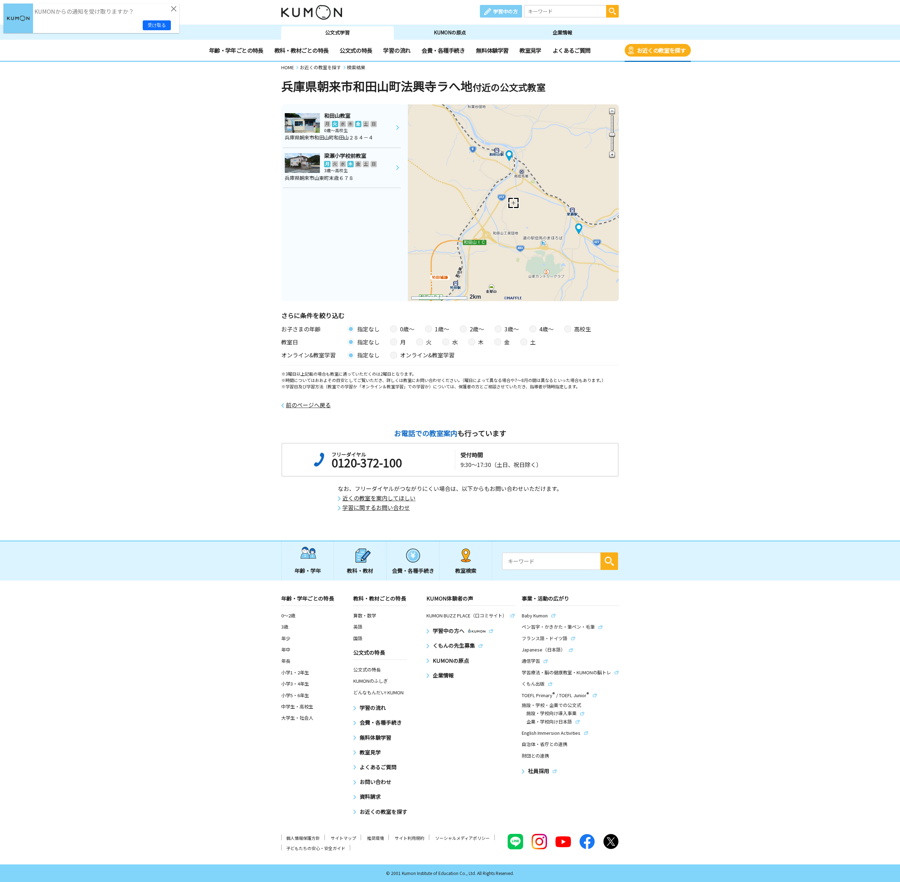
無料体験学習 (492, 50)
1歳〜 (442, 329)
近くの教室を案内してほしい (379, 498)
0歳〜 (407, 329)
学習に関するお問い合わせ (376, 507)
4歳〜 (546, 329)
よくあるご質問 (572, 50)
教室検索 (465, 570)
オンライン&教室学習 (427, 355)
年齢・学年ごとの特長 (236, 50)
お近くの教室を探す (661, 50)
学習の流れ (396, 50)
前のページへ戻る (308, 405)
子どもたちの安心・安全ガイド (315, 848)
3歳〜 (511, 329)
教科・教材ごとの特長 (302, 50)
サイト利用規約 (409, 838)
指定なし (368, 329)
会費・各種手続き (443, 50)
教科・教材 (360, 570)
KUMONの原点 (450, 32)
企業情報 (562, 32)
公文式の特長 (356, 50)
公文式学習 (337, 32)
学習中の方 (505, 11)
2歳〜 (477, 329)
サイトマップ (343, 838)
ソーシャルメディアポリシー (462, 838)
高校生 (582, 329)
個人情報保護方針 (303, 838)
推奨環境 (375, 838)
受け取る (157, 25)
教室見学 (530, 50)
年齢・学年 (308, 570)
